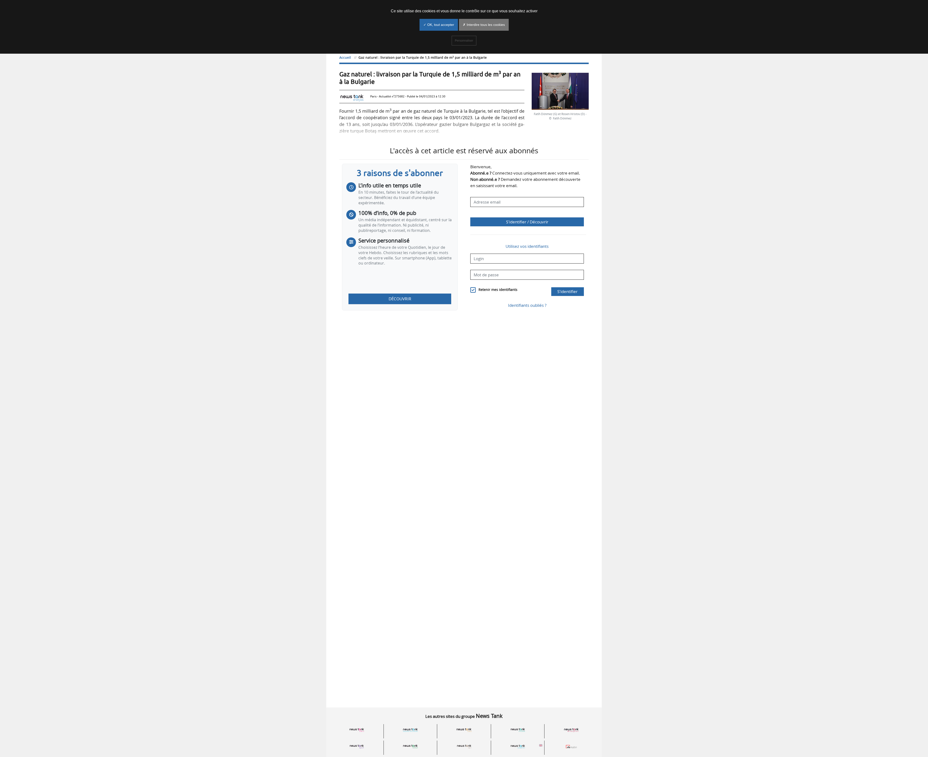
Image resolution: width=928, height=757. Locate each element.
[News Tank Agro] (464, 746)
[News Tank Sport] (357, 746)
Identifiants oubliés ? (527, 305)
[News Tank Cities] (464, 730)
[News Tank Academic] (517, 746)
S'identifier (567, 291)
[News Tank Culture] (357, 730)
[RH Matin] (571, 746)
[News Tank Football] (410, 746)
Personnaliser (464, 40)
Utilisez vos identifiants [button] (527, 246)
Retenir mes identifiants (497, 289)
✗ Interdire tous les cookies (484, 25)
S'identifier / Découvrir (527, 222)
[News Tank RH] (571, 730)
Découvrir (400, 298)
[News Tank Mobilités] (517, 730)
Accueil (345, 57)
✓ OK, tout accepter (438, 25)
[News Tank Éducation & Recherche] (410, 730)
